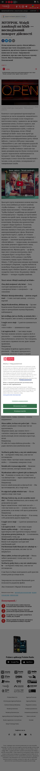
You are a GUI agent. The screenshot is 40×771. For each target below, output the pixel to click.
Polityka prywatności (25, 379)
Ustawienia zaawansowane (20, 401)
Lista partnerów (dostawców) (12, 395)
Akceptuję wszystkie (20, 411)
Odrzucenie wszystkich (20, 406)
